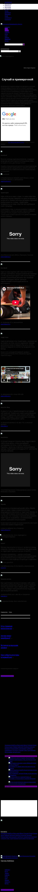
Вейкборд (8, 5)
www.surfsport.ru (5, 530)
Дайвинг (15, 747)
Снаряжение (4, 612)
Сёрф (6, 16)
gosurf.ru (3, 568)
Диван (7, 30)
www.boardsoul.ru (6, 181)
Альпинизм (8, 2)
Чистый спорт (16, 752)
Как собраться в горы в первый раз (10, 656)
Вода (6, 29)
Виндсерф (8, 7)
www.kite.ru (4, 596)
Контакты (4, 831)
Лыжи (6, 11)
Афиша (7, 37)
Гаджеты (30, 745)
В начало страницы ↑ (7, 676)
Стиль (10, 612)
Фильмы (33, 750)
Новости (7, 39)
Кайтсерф (8, 9)
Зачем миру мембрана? (6, 637)
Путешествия (14, 748)
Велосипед (8, 4)
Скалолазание (22, 748)
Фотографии (8, 752)
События (20, 750)
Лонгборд (8, 12)
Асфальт (7, 27)
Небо (6, 34)
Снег (6, 36)
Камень (7, 32)
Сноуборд (8, 19)
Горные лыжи (8, 747)
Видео (7, 41)
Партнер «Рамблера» (7, 861)
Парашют (8, 14)
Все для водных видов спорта (16, 142)
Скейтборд (8, 18)
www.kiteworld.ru (5, 324)
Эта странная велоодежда (6, 627)
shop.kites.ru (4, 426)
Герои (34, 745)
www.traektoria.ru (5, 257)
